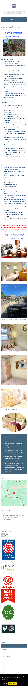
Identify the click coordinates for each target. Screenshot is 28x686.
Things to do (5, 649)
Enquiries (4, 669)
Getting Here (5, 652)
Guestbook (4, 666)
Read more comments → (7, 523)
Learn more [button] (5, 679)
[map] (14, 493)
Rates (3, 659)
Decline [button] (5, 683)
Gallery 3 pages (6, 656)
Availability (5, 663)
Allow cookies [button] (12, 683)
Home (3, 642)
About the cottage (6, 646)
